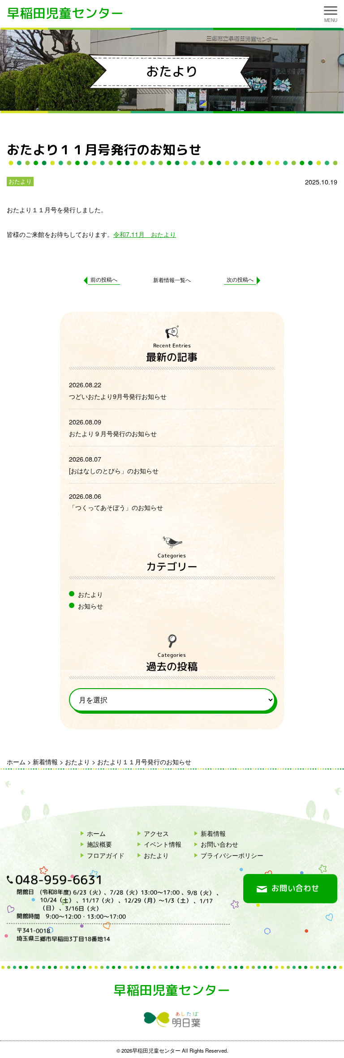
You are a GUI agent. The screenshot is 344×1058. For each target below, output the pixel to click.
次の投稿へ (240, 279)
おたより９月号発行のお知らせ (113, 433)
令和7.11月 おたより (144, 234)
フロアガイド (106, 855)
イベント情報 (162, 843)
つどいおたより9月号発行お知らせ (118, 396)
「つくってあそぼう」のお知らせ (116, 507)
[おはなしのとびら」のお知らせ (114, 470)
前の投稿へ (103, 279)
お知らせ (90, 605)
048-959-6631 (59, 880)
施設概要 (99, 843)
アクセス (156, 833)
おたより (20, 181)
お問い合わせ (219, 843)
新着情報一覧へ (172, 279)
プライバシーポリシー (232, 855)
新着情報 (213, 833)
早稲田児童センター (65, 13)
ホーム (96, 833)
